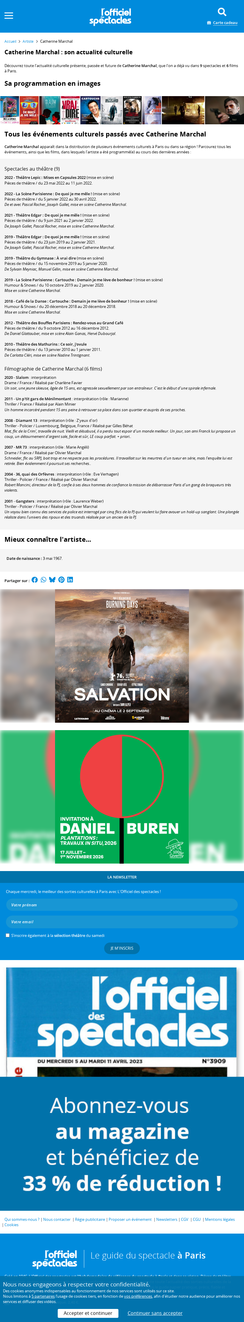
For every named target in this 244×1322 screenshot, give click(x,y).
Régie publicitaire (90, 1219)
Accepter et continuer (88, 1313)
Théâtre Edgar (29, 215)
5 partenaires (43, 1296)
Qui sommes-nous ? (22, 1219)
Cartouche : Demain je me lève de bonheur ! (95, 279)
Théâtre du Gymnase (35, 258)
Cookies (11, 1224)
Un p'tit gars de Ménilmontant (43, 398)
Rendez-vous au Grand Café (98, 322)
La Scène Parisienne (34, 193)
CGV (184, 1219)
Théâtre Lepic (28, 177)
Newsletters (166, 1219)
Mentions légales (220, 1219)
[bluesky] (52, 580)
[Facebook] (35, 580)
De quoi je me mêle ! (73, 193)
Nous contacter (57, 1219)
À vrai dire (66, 258)
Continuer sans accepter (155, 1313)
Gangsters (25, 501)
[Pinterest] (61, 580)
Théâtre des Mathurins (36, 344)
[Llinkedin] (70, 580)
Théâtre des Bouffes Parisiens (43, 322)
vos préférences (138, 1296)
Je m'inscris (122, 948)
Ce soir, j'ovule (73, 344)
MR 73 (21, 447)
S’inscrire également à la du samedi (57, 935)
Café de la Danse (31, 301)
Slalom (22, 377)
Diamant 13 (26, 420)
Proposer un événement (130, 1219)
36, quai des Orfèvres (35, 474)
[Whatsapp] (43, 580)
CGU (197, 1219)
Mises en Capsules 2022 (64, 177)
